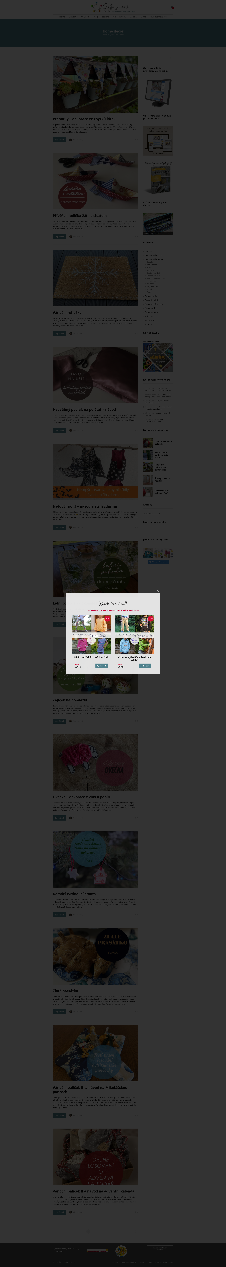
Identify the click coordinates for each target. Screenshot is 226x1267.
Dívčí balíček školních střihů (91, 657)
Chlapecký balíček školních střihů (134, 659)
